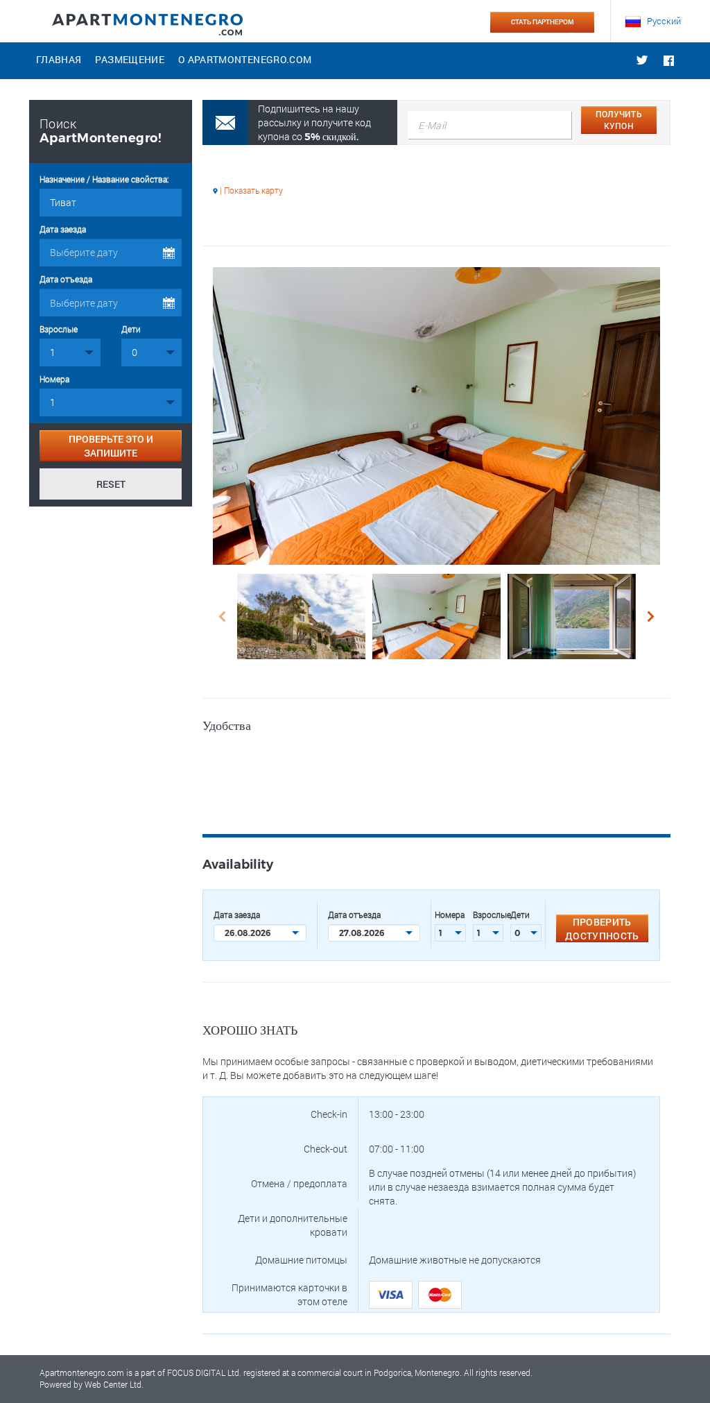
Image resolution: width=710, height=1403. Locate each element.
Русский (663, 21)
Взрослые (59, 328)
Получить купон (619, 119)
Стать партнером (542, 21)
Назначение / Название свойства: (104, 179)
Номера (54, 378)
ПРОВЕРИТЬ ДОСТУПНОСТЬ (602, 928)
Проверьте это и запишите (111, 445)
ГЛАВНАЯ (58, 59)
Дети (131, 328)
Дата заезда (63, 229)
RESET (110, 484)
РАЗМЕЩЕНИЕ (129, 59)
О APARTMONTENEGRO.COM (244, 59)
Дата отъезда (66, 278)
